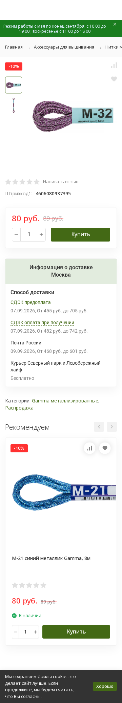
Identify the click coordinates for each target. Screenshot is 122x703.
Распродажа (19, 407)
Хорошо (105, 686)
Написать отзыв (61, 181)
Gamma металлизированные (65, 400)
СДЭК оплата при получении (42, 322)
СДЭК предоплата (31, 302)
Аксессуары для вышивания (64, 47)
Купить (80, 234)
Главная (14, 47)
